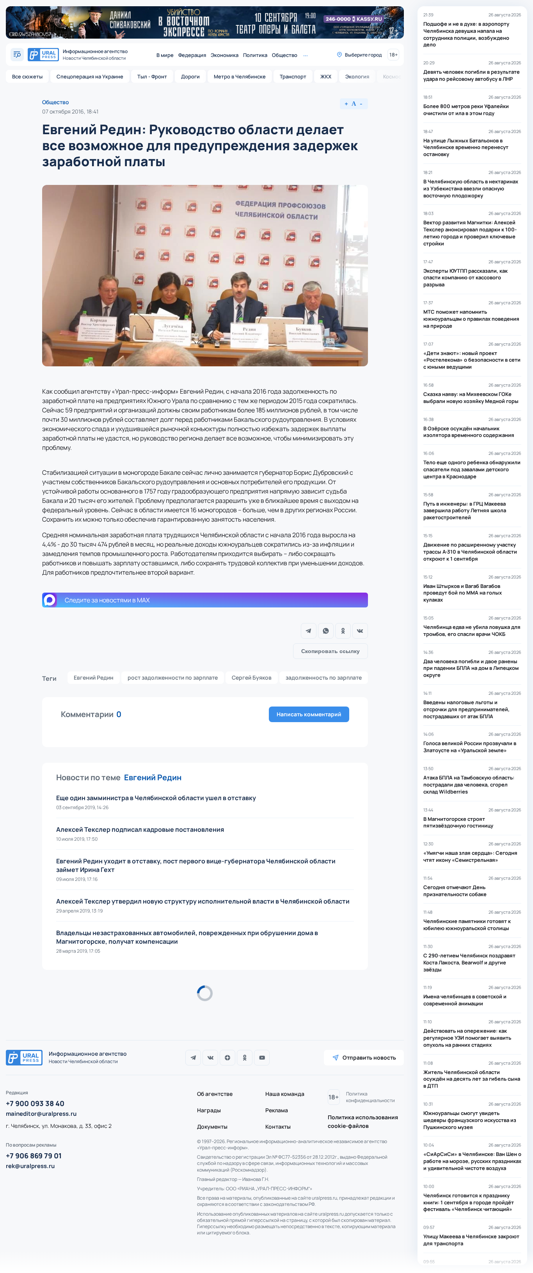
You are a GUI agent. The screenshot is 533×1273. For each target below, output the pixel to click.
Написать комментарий (309, 714)
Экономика (224, 55)
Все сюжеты (27, 76)
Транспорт (293, 76)
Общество (284, 55)
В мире (165, 55)
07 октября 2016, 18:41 (70, 111)
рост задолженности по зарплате (173, 677)
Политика (255, 55)
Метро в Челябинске (240, 76)
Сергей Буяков (252, 677)
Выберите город (363, 54)
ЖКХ (325, 76)
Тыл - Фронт (152, 76)
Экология (357, 76)
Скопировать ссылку (330, 651)
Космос (392, 76)
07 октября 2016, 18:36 (71, 1014)
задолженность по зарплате (324, 677)
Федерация (192, 55)
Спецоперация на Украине (90, 76)
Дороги (190, 76)
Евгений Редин (94, 677)
